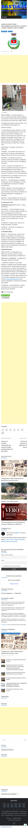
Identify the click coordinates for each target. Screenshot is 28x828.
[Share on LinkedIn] (10, 429)
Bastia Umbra (7, 633)
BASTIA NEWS (4, 31)
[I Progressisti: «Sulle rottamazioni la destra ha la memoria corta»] (14, 641)
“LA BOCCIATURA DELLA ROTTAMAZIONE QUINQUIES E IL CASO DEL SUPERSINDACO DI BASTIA (16, 685)
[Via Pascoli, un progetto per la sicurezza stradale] (3, 661)
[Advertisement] (14, 69)
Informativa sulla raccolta (6, 826)
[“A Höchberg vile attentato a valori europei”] (3, 691)
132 (12, 806)
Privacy (9, 818)
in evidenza (5, 297)
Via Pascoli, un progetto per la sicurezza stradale (16, 660)
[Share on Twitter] (6, 429)
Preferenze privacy (14, 820)
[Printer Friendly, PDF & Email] (5, 295)
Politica (10, 31)
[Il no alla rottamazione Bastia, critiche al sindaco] (3, 679)
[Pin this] (22, 429)
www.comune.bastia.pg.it (12, 279)
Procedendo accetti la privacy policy (11, 566)
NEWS (24, 17)
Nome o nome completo (7, 555)
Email (2, 560)
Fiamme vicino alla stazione (9, 501)
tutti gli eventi (14, 584)
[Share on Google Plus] (18, 429)
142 (16, 806)
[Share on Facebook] (2, 429)
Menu (5, 17)
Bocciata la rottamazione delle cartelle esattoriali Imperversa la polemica (15, 673)
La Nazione (13, 633)
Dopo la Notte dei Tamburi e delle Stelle (17, 624)
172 (23, 806)
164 (20, 806)
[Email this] (2, 433)
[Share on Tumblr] (14, 429)
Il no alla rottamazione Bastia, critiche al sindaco (16, 678)
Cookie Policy (17, 818)
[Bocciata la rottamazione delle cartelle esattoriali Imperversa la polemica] (3, 674)
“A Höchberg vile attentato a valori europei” (14, 690)
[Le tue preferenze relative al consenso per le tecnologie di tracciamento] (25, 825)
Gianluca (4, 655)
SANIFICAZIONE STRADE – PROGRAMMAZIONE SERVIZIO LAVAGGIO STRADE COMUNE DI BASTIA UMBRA (13, 26)
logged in (17, 533)
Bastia (3, 633)
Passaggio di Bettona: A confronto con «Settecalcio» (14, 616)
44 (4, 806)
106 (8, 806)
